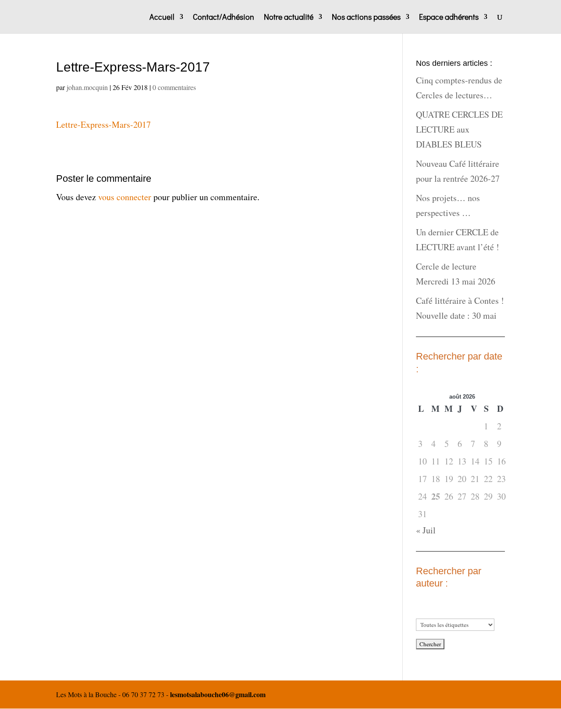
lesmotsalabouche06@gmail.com (218, 694)
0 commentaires (174, 87)
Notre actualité (288, 18)
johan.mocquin (87, 87)
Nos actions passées (366, 18)
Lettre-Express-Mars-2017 (103, 124)
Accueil (161, 18)
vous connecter (124, 197)
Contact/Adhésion (223, 18)
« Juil (426, 530)
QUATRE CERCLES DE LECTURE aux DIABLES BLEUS (459, 129)
